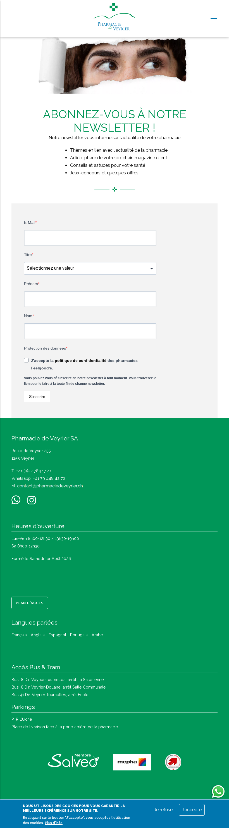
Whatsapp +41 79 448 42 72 (38, 478)
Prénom (31, 283)
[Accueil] (114, 17)
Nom (28, 316)
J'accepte (192, 809)
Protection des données (45, 348)
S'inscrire (37, 396)
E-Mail (29, 222)
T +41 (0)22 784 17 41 (31, 470)
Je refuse (163, 809)
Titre (28, 254)
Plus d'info (54, 823)
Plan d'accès (30, 603)
